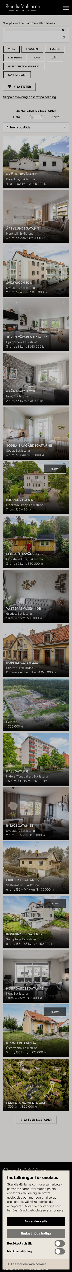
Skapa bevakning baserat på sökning (29, 97)
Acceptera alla (36, 1221)
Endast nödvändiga (36, 1233)
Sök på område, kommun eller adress (29, 23)
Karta (55, 117)
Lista (16, 117)
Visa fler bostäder (36, 1119)
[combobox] (36, 37)
